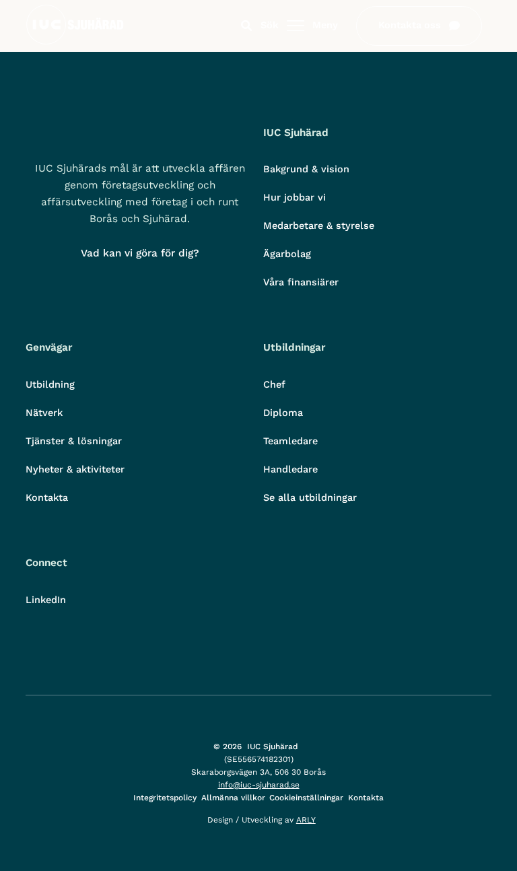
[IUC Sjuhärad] (75, 41)
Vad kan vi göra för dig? (140, 253)
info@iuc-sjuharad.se (259, 785)
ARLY (306, 820)
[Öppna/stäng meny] (295, 26)
